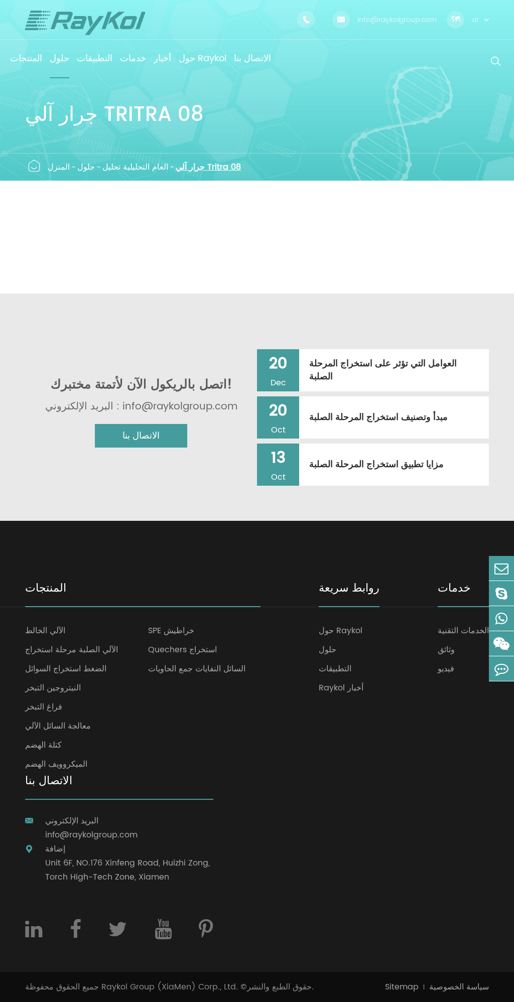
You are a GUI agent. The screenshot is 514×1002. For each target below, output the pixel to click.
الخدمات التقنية (463, 630)
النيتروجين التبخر (53, 687)
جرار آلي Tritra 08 (208, 167)
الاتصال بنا (141, 435)
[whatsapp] (501, 618)
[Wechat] (501, 643)
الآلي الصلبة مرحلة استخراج (71, 649)
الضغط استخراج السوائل (65, 668)
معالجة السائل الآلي (58, 726)
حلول (86, 167)
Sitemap (402, 986)
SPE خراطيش (171, 630)
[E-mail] (501, 568)
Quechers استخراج (182, 649)
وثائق (446, 649)
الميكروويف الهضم (56, 764)
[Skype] (501, 593)
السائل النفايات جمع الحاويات (196, 668)
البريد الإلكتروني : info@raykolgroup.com (141, 407)
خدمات (454, 589)
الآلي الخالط (45, 630)
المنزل (59, 167)
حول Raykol (340, 630)
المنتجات (45, 589)
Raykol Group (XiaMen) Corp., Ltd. (169, 986)
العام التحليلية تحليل (135, 167)
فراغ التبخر (43, 706)
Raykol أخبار (341, 687)
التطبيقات (335, 668)
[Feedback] (501, 668)
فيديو (446, 668)
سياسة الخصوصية (459, 986)
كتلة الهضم (43, 745)
